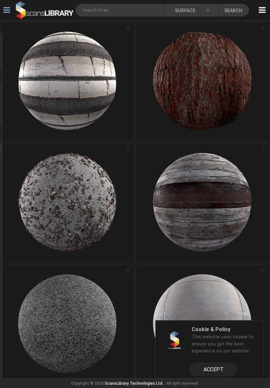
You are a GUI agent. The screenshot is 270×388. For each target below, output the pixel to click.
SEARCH (233, 10)
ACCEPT (213, 369)
